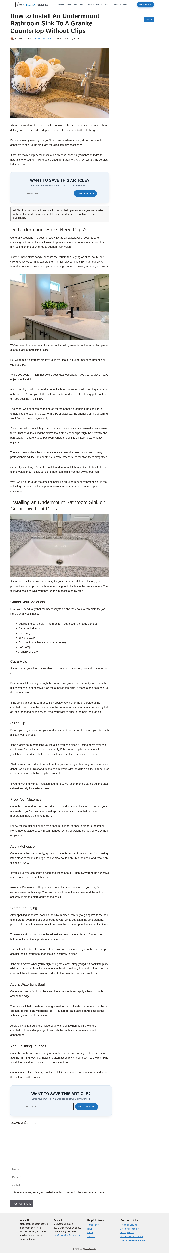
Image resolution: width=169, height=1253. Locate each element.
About (90, 1232)
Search (149, 19)
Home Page (93, 1225)
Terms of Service (128, 1225)
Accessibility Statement (131, 1236)
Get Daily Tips (145, 4)
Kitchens (61, 4)
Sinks (51, 38)
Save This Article (85, 193)
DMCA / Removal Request (133, 1240)
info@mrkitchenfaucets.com (67, 1235)
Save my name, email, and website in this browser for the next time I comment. (60, 1192)
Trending (82, 4)
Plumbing (117, 4)
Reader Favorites (95, 4)
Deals (125, 4)
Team (89, 1229)
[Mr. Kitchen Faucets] (31, 4)
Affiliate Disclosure (129, 1229)
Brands (108, 4)
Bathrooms (72, 4)
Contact (91, 1236)
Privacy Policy (127, 1232)
